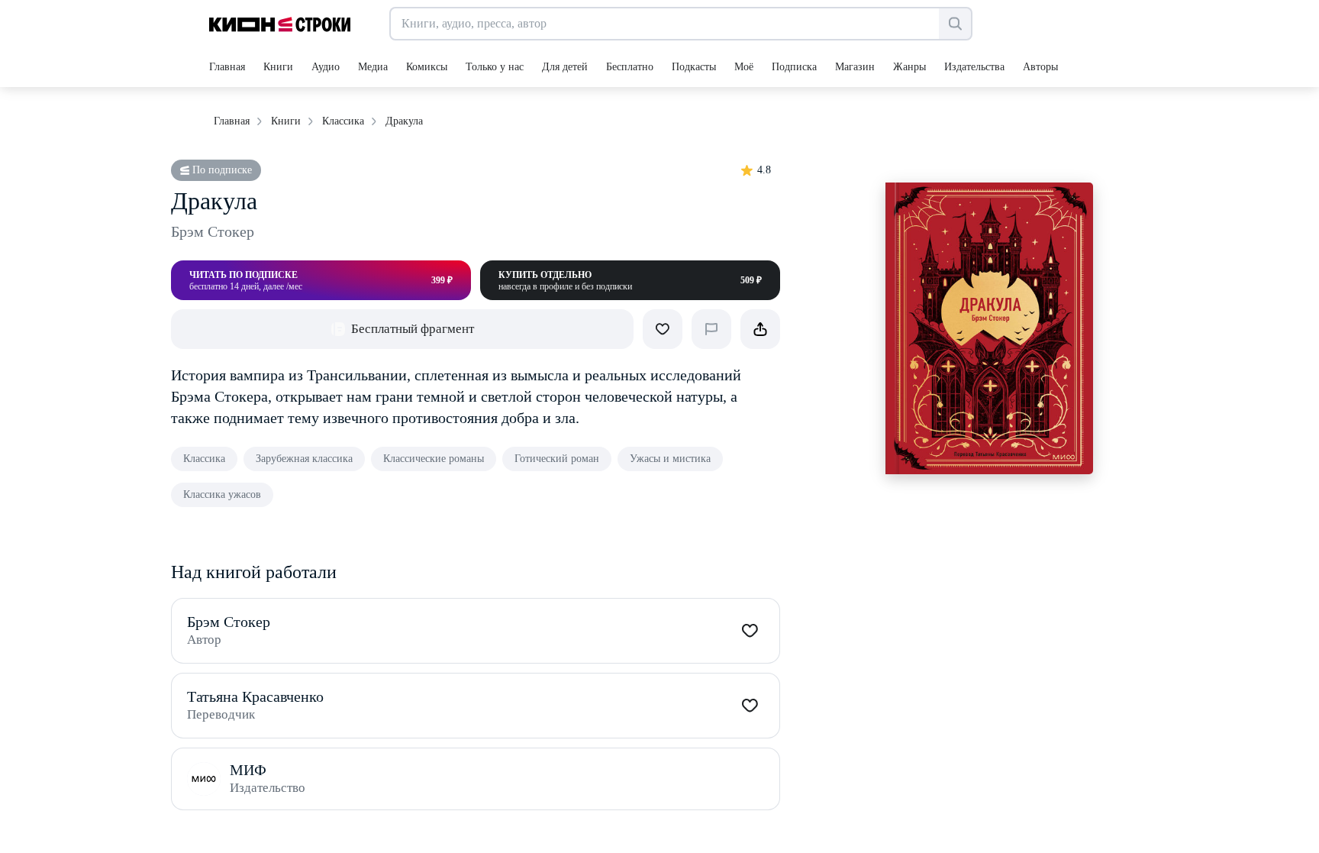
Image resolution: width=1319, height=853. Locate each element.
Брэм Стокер (212, 231)
